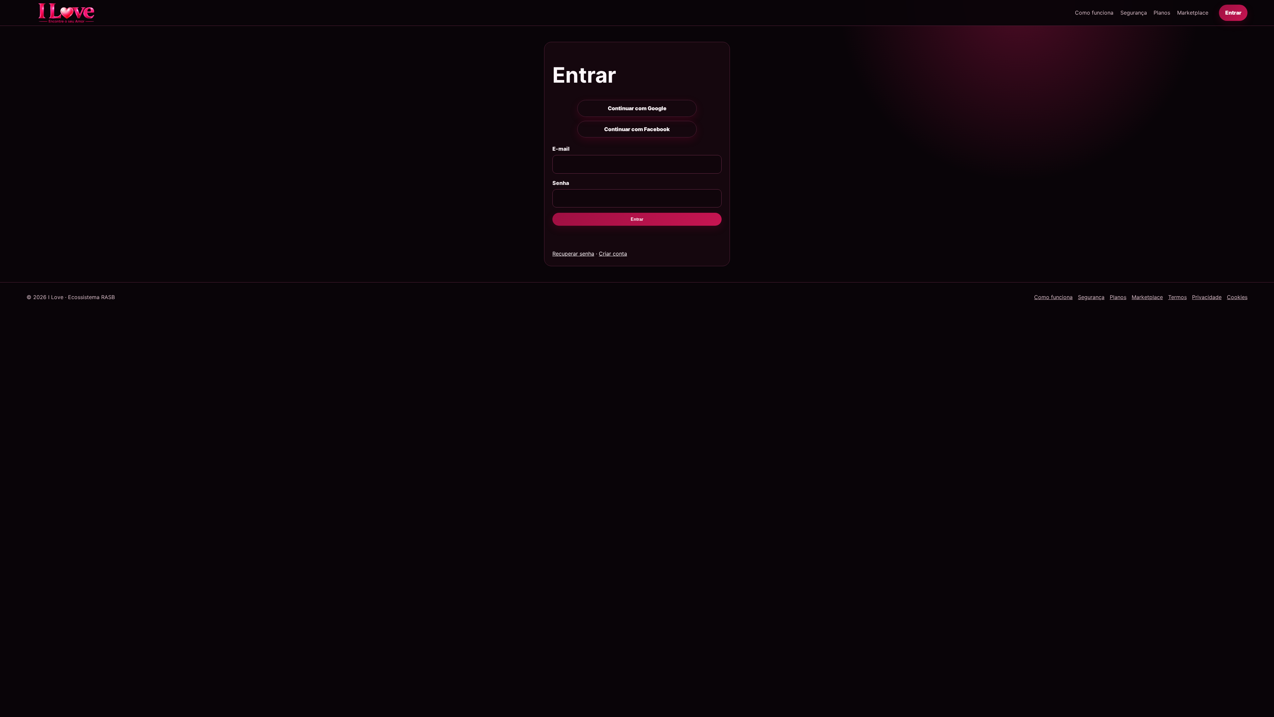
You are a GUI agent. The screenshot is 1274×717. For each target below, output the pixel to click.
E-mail (561, 148)
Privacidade (1207, 297)
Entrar (1233, 12)
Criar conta (613, 253)
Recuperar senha (573, 253)
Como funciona (1094, 12)
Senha (560, 183)
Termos (1177, 297)
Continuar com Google (637, 108)
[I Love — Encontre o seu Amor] (66, 13)
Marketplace (1192, 12)
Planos (1162, 12)
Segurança (1133, 12)
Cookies (1237, 297)
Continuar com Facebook (637, 129)
